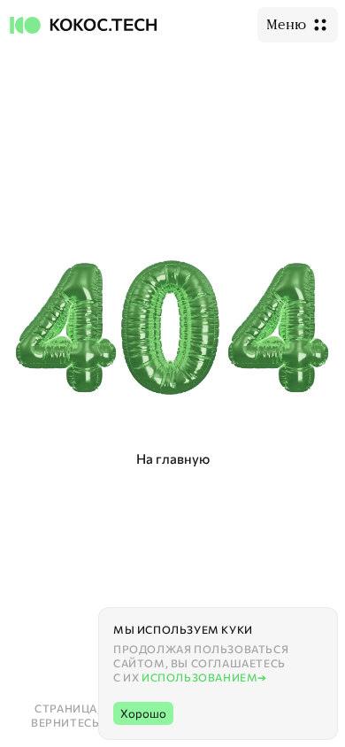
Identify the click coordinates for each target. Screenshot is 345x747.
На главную (173, 458)
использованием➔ (204, 677)
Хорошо (143, 713)
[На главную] (85, 25)
